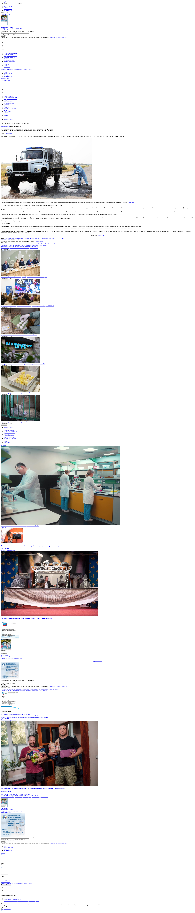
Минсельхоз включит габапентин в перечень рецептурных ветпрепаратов (20, 246)
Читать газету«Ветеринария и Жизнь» (7, 26)
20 (1, 842)
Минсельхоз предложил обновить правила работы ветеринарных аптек (19, 248)
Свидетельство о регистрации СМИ (13, 899)
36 (4, 35)
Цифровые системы (9, 54)
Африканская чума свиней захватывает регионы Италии (15, 422)
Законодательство (8, 51)
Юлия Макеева (8, 133)
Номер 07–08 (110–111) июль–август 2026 (11, 28)
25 (1, 35)
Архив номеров (8, 9)
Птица (5, 100)
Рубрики (6, 2)
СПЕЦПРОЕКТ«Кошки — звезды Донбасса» (8, 549)
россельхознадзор (50, 238)
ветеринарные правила (28, 238)
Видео (5, 65)
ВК (103, 235)
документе (131, 202)
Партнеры (6, 7)
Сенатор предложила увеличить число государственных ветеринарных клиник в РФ (23, 364)
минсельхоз (43, 238)
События (6, 112)
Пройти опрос (39, 241)
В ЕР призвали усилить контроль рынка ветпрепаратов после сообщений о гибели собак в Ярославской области (30, 243)
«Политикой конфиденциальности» (58, 37)
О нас (5, 4)
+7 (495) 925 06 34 (5, 880)
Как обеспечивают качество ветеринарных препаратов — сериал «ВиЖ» (20, 526)
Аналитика (6, 64)
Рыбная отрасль (8, 101)
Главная (6, 115)
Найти (20, 3)
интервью (3, 445)
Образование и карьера (10, 62)
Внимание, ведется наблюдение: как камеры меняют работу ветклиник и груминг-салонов (24, 717)
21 (4, 842)
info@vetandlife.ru (5, 14)
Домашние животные (9, 57)
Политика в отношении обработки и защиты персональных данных (21, 901)
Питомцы (3, 527)
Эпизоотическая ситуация (10, 53)
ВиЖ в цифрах (7, 111)
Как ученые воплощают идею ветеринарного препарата (15, 714)
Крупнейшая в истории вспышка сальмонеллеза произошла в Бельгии (19, 335)
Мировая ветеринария (9, 61)
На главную (4, 424)
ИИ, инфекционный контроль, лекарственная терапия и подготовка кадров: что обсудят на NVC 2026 (27, 306)
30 (1, 684)
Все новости (7, 67)
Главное (6, 95)
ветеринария (18, 238)
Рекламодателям (8, 10)
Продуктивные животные (10, 56)
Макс (99, 235)
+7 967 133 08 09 (5, 78)
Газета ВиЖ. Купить (6, 30)
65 (4, 684)
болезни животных (10, 238)
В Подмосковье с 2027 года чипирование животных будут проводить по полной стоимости (24, 245)
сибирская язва (60, 238)
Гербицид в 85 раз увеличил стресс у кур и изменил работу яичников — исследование (23, 393)
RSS (5, 898)
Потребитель (7, 107)
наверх (3, 853)
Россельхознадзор (8, 6)
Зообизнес (6, 58)
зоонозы (37, 238)
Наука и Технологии (9, 60)
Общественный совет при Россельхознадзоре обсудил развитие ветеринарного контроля (24, 277)
